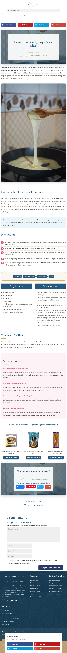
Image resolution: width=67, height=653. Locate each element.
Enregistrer (32, 486)
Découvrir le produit (11, 457)
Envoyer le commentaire (50, 567)
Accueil (8, 16)
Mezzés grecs (34, 588)
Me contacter (5, 624)
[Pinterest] (12, 600)
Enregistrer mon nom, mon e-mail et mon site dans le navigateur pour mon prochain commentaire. (33, 560)
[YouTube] (16, 600)
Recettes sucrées (35, 583)
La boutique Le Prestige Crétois (10, 619)
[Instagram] (7, 600)
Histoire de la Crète (54, 594)
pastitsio (34, 70)
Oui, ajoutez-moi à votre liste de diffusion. (19, 563)
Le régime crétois (54, 583)
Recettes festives (35, 585)
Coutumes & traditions (55, 591)
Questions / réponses (8, 621)
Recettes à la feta (35, 591)
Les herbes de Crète (55, 588)
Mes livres (4, 616)
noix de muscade (16, 309)
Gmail (48, 487)
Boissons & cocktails (36, 597)
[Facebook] (3, 600)
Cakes (32, 594)
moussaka (34, 342)
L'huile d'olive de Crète (55, 585)
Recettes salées (34, 580)
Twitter (40, 487)
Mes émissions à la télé (8, 613)
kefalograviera (13, 304)
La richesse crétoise (54, 580)
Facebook (20, 487)
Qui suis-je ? (5, 610)
